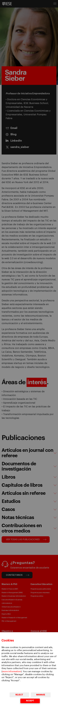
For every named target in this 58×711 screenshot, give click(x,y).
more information (11, 671)
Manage (40, 695)
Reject (19, 695)
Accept (30, 701)
